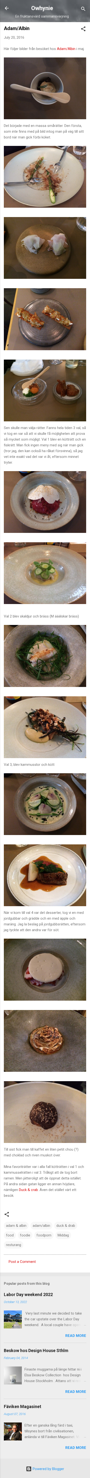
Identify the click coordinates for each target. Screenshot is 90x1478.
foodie (25, 1235)
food (10, 1235)
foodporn (43, 1235)
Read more (75, 1336)
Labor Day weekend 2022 (28, 1294)
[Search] (83, 9)
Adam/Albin (66, 49)
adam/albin (41, 1225)
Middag (63, 1235)
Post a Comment (22, 1262)
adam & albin (16, 1225)
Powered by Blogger (48, 1469)
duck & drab (65, 1225)
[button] (83, 29)
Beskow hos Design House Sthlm (36, 1350)
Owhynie (42, 8)
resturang (13, 1245)
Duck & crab (28, 1190)
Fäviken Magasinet (22, 1406)
